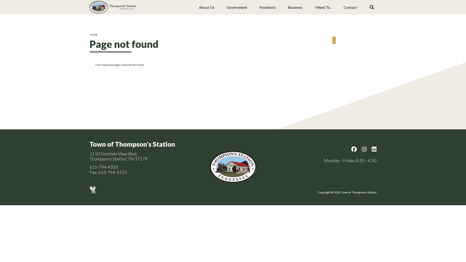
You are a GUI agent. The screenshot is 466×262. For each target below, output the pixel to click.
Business (295, 7)
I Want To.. (323, 7)
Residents (267, 7)
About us (206, 7)
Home (94, 34)
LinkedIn (374, 149)
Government (237, 7)
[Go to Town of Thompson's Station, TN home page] (113, 2)
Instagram (364, 149)
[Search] (371, 7)
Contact (350, 7)
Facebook (354, 149)
